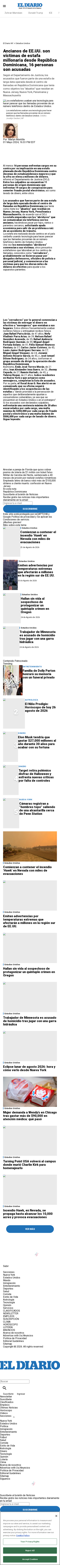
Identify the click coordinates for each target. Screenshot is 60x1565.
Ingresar (21, 1394)
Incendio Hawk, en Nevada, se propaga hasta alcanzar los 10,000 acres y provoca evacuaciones (28, 1214)
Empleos (5, 1404)
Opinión (7, 1305)
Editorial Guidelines (13, 1341)
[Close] (56, 1516)
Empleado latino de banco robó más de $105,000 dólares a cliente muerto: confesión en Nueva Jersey (29, 483)
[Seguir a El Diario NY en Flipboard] (51, 1252)
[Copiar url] (10, 154)
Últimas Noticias (9, 1407)
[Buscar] (4, 1388)
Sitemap (7, 1343)
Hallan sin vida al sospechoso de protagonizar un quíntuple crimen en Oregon (35, 605)
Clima (3, 1462)
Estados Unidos (23, 43)
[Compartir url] (6, 160)
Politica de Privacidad (15, 1338)
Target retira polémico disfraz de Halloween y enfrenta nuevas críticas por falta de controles (36, 775)
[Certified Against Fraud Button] (14, 1349)
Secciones (5, 1415)
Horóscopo (6, 1410)
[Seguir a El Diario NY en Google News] (44, 1252)
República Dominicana (15, 491)
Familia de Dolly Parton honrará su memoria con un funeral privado (39, 674)
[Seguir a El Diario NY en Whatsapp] (14, 1259)
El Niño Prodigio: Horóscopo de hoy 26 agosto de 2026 (40, 707)
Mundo (6, 1280)
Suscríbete (8, 1394)
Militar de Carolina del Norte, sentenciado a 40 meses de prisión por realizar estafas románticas (29, 476)
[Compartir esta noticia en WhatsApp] (7, 145)
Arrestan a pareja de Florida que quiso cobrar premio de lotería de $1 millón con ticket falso (27, 471)
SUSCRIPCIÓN (11, 1319)
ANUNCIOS (9, 1330)
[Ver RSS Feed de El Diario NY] (21, 1259)
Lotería (4, 1459)
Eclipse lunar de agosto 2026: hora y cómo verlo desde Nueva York (29, 1068)
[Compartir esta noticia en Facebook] (14, 145)
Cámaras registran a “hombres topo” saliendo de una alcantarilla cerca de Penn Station (37, 809)
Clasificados (6, 1402)
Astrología (31, 700)
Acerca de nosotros (13, 1332)
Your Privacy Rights (30, 1541)
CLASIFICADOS (11, 1310)
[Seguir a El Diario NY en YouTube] (29, 1252)
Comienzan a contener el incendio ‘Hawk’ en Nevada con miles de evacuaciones (38, 537)
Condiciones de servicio (16, 519)
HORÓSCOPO (10, 1324)
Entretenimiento (32, 667)
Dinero (22, 733)
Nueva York (25, 800)
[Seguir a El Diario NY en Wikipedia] (7, 1259)
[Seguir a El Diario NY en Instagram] (22, 1252)
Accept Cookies (30, 1559)
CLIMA (6, 1321)
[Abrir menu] (4, 6)
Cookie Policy (23, 1535)
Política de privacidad (23, 516)
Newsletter (6, 1396)
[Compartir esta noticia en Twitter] (22, 145)
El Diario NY (8, 43)
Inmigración (9, 1283)
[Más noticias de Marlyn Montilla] (10, 124)
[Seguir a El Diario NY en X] (14, 1252)
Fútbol (3, 1437)
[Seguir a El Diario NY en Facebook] (7, 1252)
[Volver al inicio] (30, 1359)
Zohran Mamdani (13, 13)
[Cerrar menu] (3, 1376)
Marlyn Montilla (16, 139)
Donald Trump (35, 13)
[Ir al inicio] (30, 1238)
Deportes (8, 1288)
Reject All (30, 1550)
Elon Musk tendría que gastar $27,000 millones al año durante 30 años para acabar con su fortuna (37, 742)
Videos (4, 1413)
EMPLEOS (8, 1316)
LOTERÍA (8, 1327)
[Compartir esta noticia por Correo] (29, 145)
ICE (50, 13)
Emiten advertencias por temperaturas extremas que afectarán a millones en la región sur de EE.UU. (36, 570)
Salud (6, 1291)
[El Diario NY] (30, 6)
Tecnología (9, 1302)
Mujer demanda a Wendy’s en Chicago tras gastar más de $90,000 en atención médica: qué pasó (30, 1116)
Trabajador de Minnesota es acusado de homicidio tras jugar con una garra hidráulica (38, 637)
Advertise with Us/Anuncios (18, 1335)
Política (4, 1426)
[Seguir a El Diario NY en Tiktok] (37, 1252)
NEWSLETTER (10, 1313)
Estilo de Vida (10, 1296)
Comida (7, 1294)
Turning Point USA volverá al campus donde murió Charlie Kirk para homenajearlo (29, 1164)
